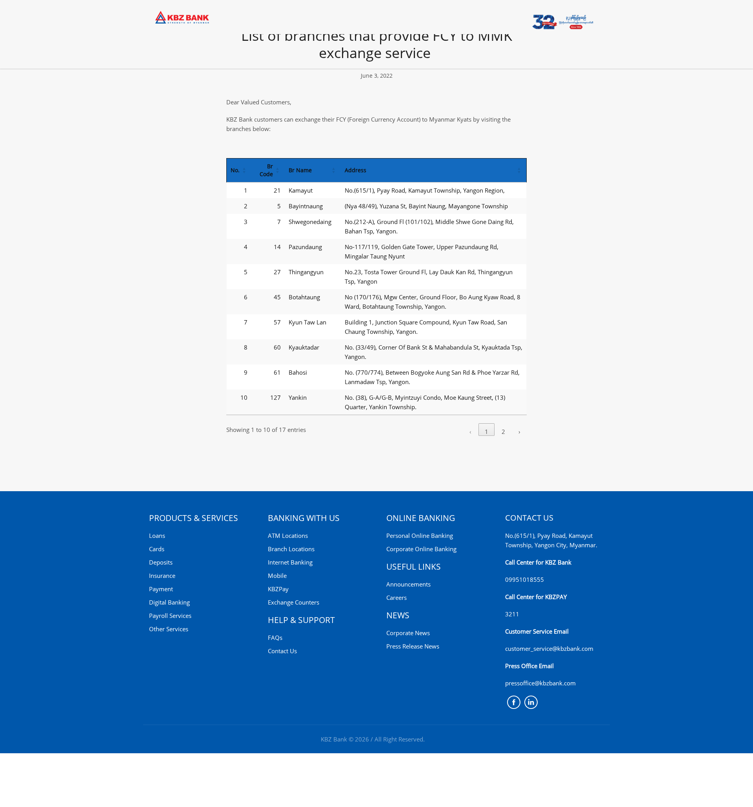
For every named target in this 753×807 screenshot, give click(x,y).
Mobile (277, 575)
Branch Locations (291, 549)
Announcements (408, 584)
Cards (156, 549)
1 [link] (486, 431)
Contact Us (282, 651)
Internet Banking (290, 562)
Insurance (162, 575)
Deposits (161, 562)
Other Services (168, 629)
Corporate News (408, 633)
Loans (157, 535)
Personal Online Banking (419, 535)
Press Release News (412, 646)
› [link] (519, 431)
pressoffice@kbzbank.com (540, 683)
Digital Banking (169, 602)
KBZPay (278, 589)
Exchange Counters (293, 602)
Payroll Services (170, 615)
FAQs (275, 637)
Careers (396, 597)
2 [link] (503, 431)
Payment (161, 589)
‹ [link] (470, 431)
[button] (244, 170)
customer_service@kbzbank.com (549, 648)
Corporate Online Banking (421, 549)
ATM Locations (288, 535)
